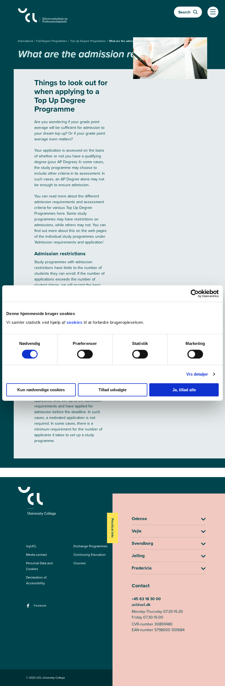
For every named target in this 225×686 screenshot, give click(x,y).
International (26, 41)
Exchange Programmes (91, 546)
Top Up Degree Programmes (88, 41)
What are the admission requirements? (134, 41)
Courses (80, 563)
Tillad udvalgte (112, 389)
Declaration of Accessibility (36, 580)
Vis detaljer (197, 374)
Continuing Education (90, 554)
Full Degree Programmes (52, 41)
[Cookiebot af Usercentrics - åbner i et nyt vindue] (195, 294)
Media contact (36, 554)
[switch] (85, 354)
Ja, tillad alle (184, 389)
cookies (75, 322)
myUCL (31, 546)
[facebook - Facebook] (28, 607)
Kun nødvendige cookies (41, 389)
